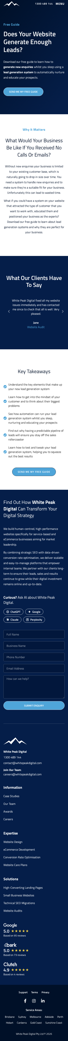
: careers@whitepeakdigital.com (22, 772)
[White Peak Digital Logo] (11, 3)
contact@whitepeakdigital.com (22, 763)
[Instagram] (34, 1001)
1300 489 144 (12, 757)
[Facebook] (25, 1001)
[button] (60, 3)
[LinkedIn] (42, 1001)
